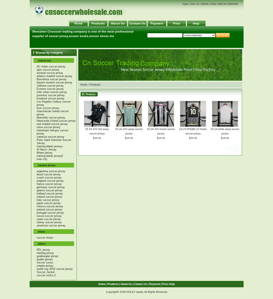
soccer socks (45, 262)
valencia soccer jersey (50, 136)
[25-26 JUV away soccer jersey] (129, 126)
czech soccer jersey (49, 177)
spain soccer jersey (49, 219)
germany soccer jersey (51, 187)
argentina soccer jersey (51, 171)
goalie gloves (45, 259)
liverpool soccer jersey (50, 98)
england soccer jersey (50, 180)
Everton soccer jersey (50, 88)
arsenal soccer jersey (50, 72)
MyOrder (233, 4)
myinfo (205, 4)
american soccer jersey (51, 225)
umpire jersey (45, 265)
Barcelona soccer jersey (52, 79)
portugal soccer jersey (50, 212)
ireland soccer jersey (49, 196)
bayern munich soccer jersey (54, 82)
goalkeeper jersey (47, 256)
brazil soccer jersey (49, 174)
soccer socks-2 (46, 275)
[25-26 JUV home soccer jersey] (161, 126)
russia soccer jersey (49, 215)
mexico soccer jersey (50, 206)
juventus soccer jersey (51, 95)
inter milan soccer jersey (52, 92)
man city (42, 159)
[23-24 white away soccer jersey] (225, 126)
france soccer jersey (49, 184)
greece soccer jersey (49, 190)
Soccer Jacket (46, 272)
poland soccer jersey (49, 209)
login (185, 4)
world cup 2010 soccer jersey (55, 268)
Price (176, 23)
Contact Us (137, 23)
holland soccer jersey (50, 193)
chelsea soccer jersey (50, 85)
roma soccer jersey (48, 127)
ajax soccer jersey (48, 69)
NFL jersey (43, 249)
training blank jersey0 (50, 155)
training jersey (45, 253)
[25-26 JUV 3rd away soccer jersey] (97, 126)
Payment (157, 23)
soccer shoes (45, 237)
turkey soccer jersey (49, 222)
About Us (118, 23)
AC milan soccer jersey (51, 66)
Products (98, 23)
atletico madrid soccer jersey (54, 76)
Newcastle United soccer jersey (56, 120)
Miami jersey (44, 152)
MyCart (222, 4)
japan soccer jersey (49, 203)
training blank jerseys (50, 146)
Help (213, 4)
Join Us (194, 4)
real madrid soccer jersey (52, 124)
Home (78, 23)
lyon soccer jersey (48, 108)
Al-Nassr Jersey (47, 149)
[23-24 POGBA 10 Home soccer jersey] (193, 126)
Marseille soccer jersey (51, 117)
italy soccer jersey (48, 200)
